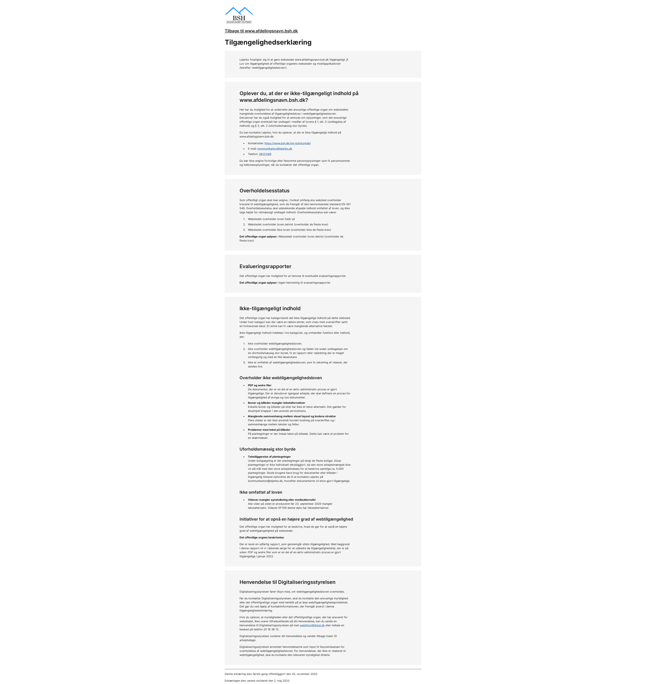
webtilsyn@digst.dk (312, 625)
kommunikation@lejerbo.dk (275, 148)
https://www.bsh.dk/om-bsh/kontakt (287, 143)
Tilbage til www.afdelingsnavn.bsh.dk (261, 30)
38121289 (265, 154)
